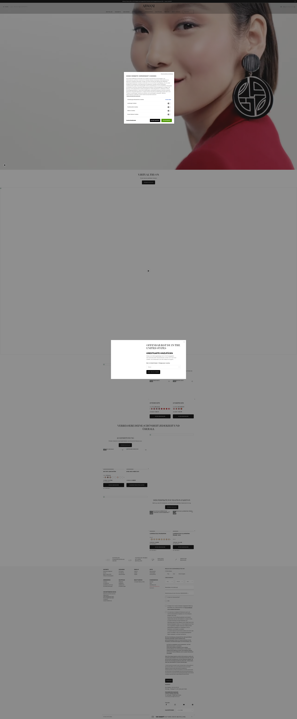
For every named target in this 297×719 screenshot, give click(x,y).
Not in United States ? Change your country (158, 363)
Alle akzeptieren (166, 120)
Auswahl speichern (155, 120)
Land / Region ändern (153, 372)
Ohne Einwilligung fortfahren (167, 73)
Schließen (184, 342)
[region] (149, 98)
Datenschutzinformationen (133, 96)
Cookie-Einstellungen (131, 120)
